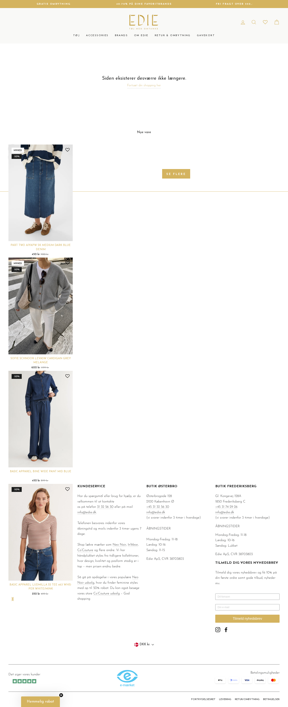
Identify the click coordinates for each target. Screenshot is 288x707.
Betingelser (271, 699)
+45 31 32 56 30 (157, 507)
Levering (225, 699)
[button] (40, 701)
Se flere (176, 174)
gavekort (206, 35)
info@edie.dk (86, 512)
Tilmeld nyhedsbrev (247, 618)
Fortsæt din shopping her (144, 85)
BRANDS (121, 35)
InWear (133, 544)
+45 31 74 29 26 (226, 507)
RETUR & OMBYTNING (173, 35)
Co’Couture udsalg (106, 593)
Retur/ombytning (247, 699)
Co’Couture (85, 550)
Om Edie (141, 35)
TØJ (76, 35)
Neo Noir (119, 544)
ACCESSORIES (97, 35)
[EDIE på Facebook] (226, 629)
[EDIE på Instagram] (217, 629)
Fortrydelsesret (203, 699)
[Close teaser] (61, 695)
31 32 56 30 (105, 507)
